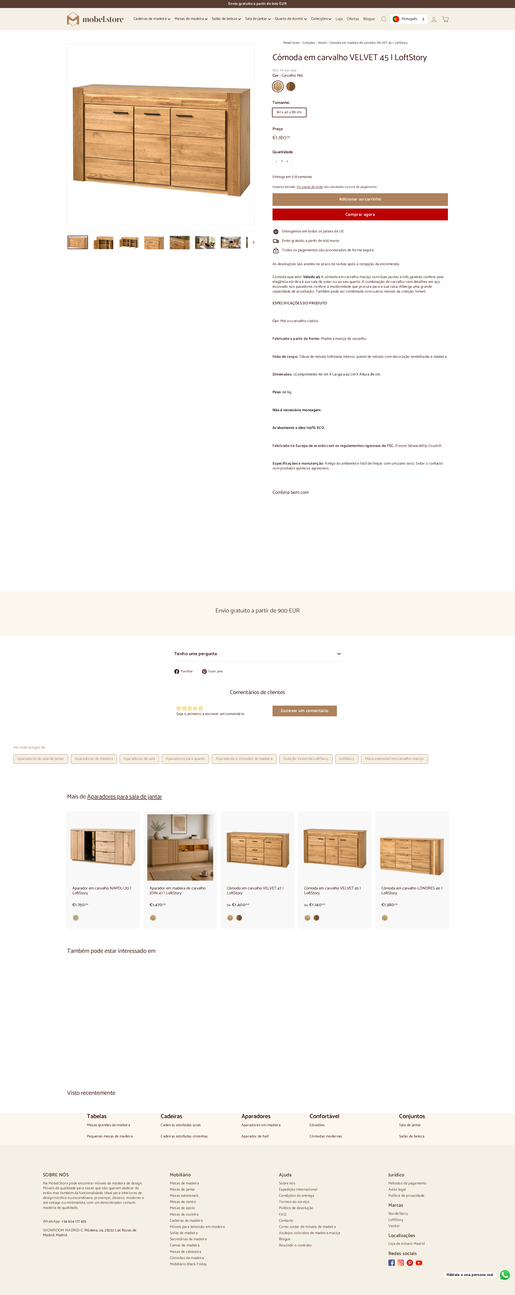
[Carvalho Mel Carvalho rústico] (360, 566)
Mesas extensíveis (184, 1196)
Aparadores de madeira (94, 759)
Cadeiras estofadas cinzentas (184, 1136)
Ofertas (353, 19)
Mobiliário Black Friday (188, 1264)
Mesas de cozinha (184, 1215)
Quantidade (283, 152)
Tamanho (281, 102)
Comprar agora (360, 214)
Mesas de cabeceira (185, 1252)
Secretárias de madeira (188, 1239)
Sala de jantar (256, 19)
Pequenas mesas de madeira (110, 1136)
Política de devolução (296, 1208)
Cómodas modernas (326, 1136)
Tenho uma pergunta (195, 654)
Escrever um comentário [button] (305, 710)
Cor (288, 75)
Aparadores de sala (139, 759)
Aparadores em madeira (261, 1125)
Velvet (322, 42)
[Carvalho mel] (180, 919)
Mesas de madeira (190, 19)
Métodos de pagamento (407, 1183)
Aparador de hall (255, 1136)
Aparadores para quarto (185, 759)
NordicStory (398, 1214)
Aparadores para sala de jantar (124, 797)
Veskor (394, 1226)
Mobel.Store (291, 42)
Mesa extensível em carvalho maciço (394, 759)
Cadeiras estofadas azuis (181, 1125)
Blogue (369, 19)
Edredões (317, 1125)
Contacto (286, 1221)
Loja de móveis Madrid (406, 1244)
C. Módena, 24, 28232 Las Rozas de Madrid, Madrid (90, 1232)
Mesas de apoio (182, 1208)
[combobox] (409, 19)
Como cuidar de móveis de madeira (307, 1227)
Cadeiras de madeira (151, 19)
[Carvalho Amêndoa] (103, 919)
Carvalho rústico (290, 86)
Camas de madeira (185, 1245)
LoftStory (346, 759)
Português (409, 19)
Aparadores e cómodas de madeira (244, 759)
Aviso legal (397, 1190)
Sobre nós (287, 1183)
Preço (278, 129)
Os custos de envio (310, 186)
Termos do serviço (294, 1202)
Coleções (309, 42)
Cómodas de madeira (187, 1258)
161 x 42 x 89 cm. (289, 112)
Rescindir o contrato (295, 1245)
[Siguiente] (251, 242)
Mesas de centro (183, 1202)
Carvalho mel (278, 86)
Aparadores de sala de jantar (40, 759)
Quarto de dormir (289, 19)
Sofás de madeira (184, 1233)
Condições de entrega (296, 1196)
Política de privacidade (406, 1196)
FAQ (282, 1215)
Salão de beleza (225, 19)
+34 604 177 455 (74, 1222)
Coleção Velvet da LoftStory (305, 759)
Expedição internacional (298, 1190)
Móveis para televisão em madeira (197, 1227)
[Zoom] (160, 137)
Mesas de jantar (182, 1190)
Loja (339, 19)
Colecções (320, 19)
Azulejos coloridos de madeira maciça (309, 1233)
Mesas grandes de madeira (108, 1125)
